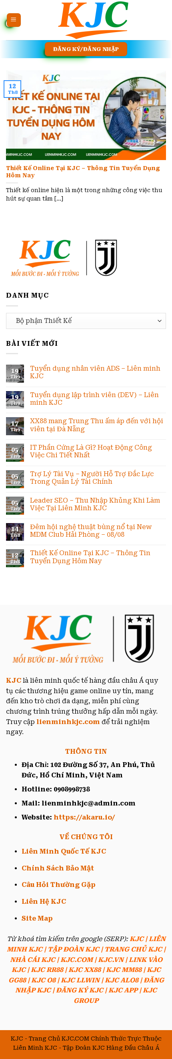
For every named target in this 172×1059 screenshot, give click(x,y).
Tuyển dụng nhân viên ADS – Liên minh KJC (95, 372)
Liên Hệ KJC (44, 901)
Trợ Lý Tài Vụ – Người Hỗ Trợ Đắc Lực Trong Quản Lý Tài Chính (92, 477)
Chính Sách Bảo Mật (58, 868)
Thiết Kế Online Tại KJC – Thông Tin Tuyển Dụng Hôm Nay (83, 172)
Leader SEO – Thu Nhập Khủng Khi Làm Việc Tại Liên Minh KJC (95, 504)
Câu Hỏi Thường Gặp (59, 885)
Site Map (37, 918)
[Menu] (14, 20)
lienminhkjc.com (68, 722)
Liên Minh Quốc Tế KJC (64, 851)
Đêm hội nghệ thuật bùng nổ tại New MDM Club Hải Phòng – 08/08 (91, 530)
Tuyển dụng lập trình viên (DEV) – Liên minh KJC (94, 398)
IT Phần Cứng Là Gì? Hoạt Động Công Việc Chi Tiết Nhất (91, 451)
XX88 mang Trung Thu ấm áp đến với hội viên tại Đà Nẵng (96, 424)
